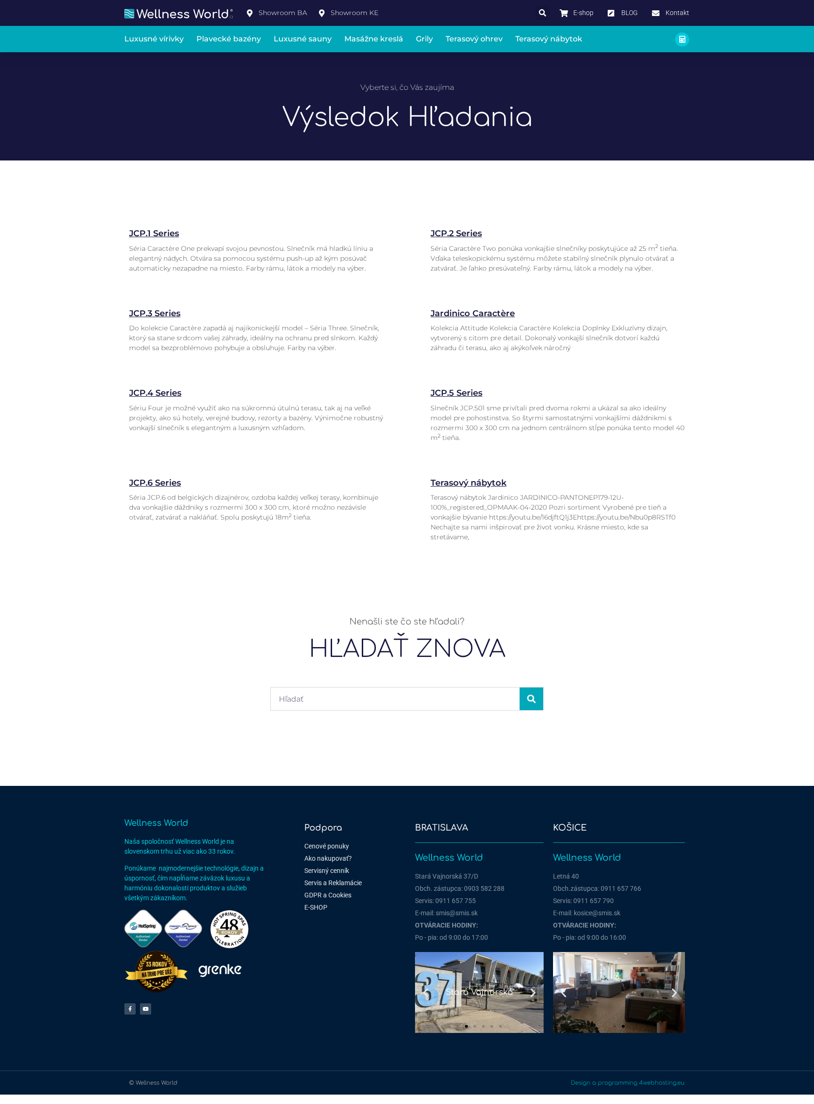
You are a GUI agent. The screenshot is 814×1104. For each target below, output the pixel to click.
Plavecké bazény (228, 38)
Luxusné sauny (303, 38)
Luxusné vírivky (154, 38)
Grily (424, 38)
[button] (542, 13)
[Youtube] (145, 1009)
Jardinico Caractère (473, 313)
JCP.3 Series (154, 313)
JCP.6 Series (155, 483)
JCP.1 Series (154, 233)
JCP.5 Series (456, 393)
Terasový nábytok (548, 38)
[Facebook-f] (130, 1009)
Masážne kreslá (373, 38)
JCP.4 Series (155, 393)
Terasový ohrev (474, 38)
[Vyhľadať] (531, 699)
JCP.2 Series (456, 233)
